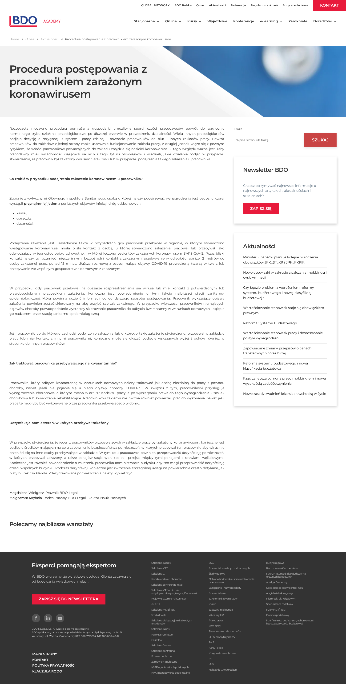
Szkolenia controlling (163, 650)
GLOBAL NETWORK (155, 5)
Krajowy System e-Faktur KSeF (168, 598)
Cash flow (156, 640)
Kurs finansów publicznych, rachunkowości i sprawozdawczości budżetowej (290, 622)
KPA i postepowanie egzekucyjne (170, 672)
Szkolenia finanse (161, 645)
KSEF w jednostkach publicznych (170, 667)
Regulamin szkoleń (264, 5)
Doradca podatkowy (277, 615)
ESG (211, 562)
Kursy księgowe (275, 562)
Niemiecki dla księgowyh (280, 598)
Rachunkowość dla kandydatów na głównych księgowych (286, 575)
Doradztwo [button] (322, 21)
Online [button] (171, 21)
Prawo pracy (216, 620)
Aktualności (217, 5)
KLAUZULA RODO (47, 671)
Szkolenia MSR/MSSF (163, 609)
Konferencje (243, 21)
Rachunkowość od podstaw (282, 568)
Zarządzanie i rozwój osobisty (225, 587)
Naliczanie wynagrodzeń (223, 669)
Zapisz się (261, 208)
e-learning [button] (269, 21)
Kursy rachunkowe (162, 634)
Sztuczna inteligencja (221, 609)
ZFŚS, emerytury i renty (222, 637)
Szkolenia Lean (217, 593)
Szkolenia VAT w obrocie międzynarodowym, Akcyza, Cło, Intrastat (174, 591)
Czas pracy (215, 626)
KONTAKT (329, 5)
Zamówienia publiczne (164, 661)
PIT (210, 658)
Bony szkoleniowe (295, 5)
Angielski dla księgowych (280, 593)
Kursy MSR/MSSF (276, 609)
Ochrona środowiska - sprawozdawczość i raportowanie (232, 580)
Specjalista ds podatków (279, 604)
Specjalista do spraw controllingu (284, 587)
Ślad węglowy (217, 573)
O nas (200, 5)
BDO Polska (183, 5)
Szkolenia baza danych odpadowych (229, 568)
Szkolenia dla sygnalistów (223, 598)
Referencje (238, 5)
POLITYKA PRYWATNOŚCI (53, 665)
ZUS (211, 664)
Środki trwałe (158, 615)
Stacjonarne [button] (144, 21)
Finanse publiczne (161, 656)
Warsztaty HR (216, 615)
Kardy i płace (216, 647)
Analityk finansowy (276, 582)
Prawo (212, 604)
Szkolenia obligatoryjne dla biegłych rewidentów (171, 622)
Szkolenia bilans (160, 629)
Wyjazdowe (217, 21)
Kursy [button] (192, 21)
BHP (211, 642)
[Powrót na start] (34, 21)
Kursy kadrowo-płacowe (222, 653)
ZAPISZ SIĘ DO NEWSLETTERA (68, 599)
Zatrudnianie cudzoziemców (225, 631)
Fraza (238, 129)
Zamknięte (298, 21)
